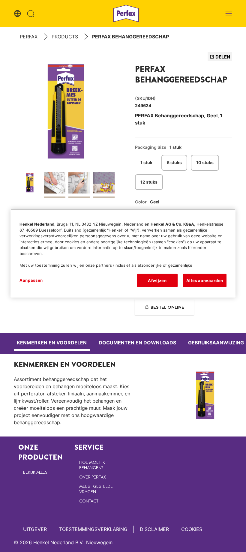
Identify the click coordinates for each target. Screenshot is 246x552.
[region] (123, 253)
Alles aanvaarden (204, 280)
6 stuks (174, 162)
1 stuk (146, 162)
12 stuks (149, 181)
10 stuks (205, 162)
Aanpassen (31, 280)
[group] (67, 128)
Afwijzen (157, 280)
